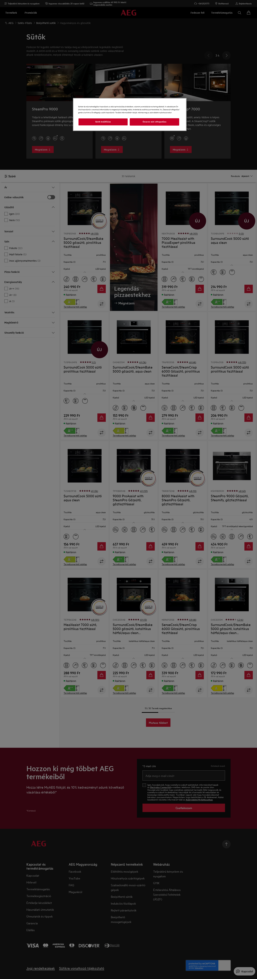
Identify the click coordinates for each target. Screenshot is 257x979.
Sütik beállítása (103, 122)
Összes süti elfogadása (154, 122)
